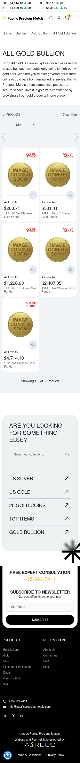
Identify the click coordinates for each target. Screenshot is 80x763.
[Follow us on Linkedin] (21, 716)
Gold (6, 655)
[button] (7, 755)
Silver (6, 661)
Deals (7, 672)
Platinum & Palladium (17, 667)
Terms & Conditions (28, 755)
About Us (49, 649)
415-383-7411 (40, 578)
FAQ (46, 661)
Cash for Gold (12, 678)
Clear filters (70, 114)
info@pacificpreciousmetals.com (30, 706)
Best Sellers (11, 649)
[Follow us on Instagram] (5, 716)
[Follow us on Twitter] (13, 716)
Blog (46, 667)
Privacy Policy (55, 755)
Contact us (50, 655)
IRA (5, 684)
